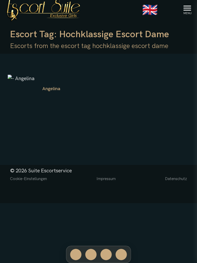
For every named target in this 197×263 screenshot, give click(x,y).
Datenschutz (176, 178)
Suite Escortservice (50, 171)
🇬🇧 (150, 10)
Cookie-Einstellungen (28, 178)
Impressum (106, 178)
